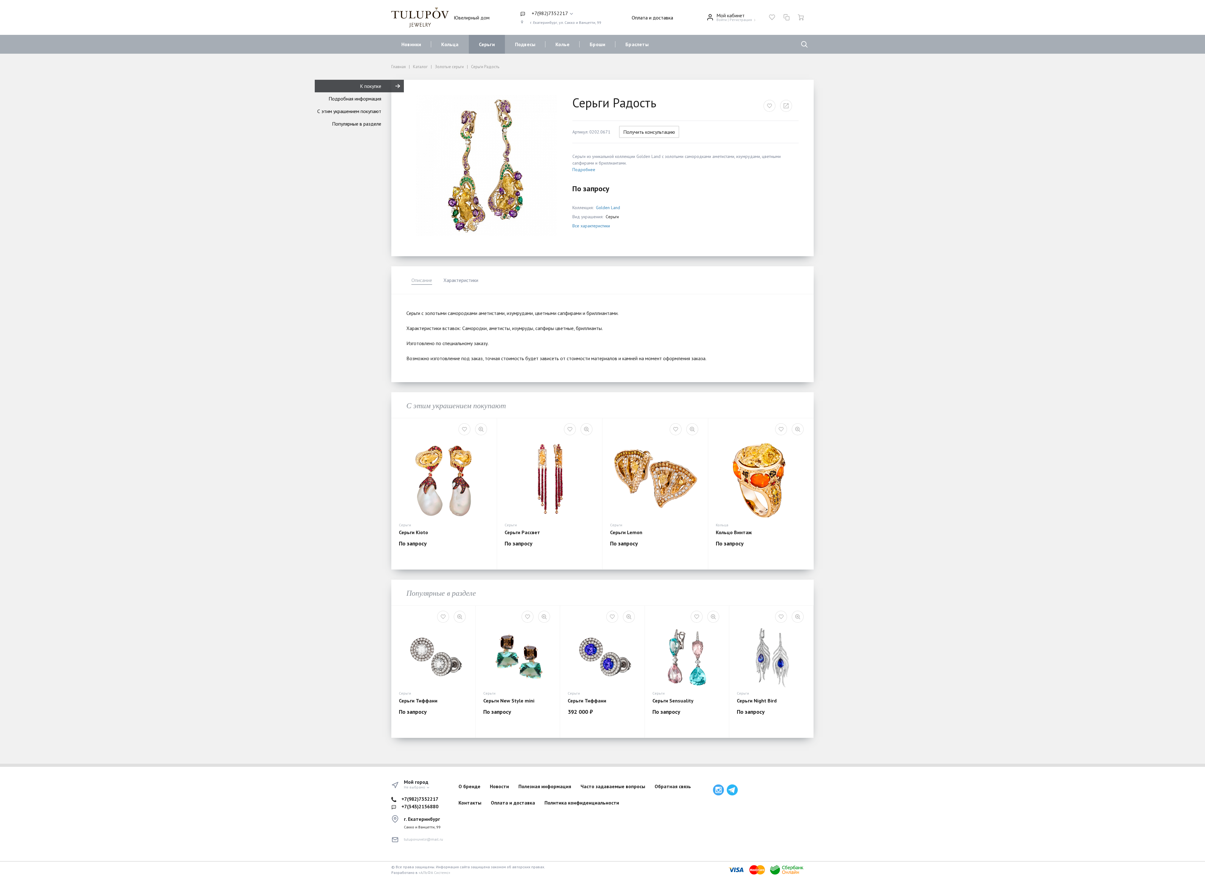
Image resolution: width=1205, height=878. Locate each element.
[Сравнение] (786, 17)
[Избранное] (772, 17)
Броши (597, 44)
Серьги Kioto (413, 532)
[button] (560, 13)
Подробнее (583, 169)
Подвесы (525, 44)
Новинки (411, 44)
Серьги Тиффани (418, 700)
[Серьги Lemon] (655, 479)
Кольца (449, 44)
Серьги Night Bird (757, 700)
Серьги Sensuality (673, 700)
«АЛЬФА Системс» (434, 872)
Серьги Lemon (626, 532)
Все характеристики (591, 226)
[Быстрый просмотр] (481, 429)
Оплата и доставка (652, 17)
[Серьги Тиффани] (433, 657)
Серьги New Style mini (508, 700)
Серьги (487, 44)
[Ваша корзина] (801, 17)
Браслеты (637, 44)
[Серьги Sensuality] (686, 657)
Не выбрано (415, 787)
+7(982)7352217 (419, 799)
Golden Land (608, 207)
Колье (562, 44)
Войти (721, 19)
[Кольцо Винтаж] (761, 479)
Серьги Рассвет (522, 532)
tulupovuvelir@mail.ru (423, 839)
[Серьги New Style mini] (517, 657)
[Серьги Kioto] (444, 479)
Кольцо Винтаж (734, 532)
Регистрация (741, 19)
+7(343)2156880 (419, 806)
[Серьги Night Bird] (771, 657)
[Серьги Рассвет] (550, 479)
